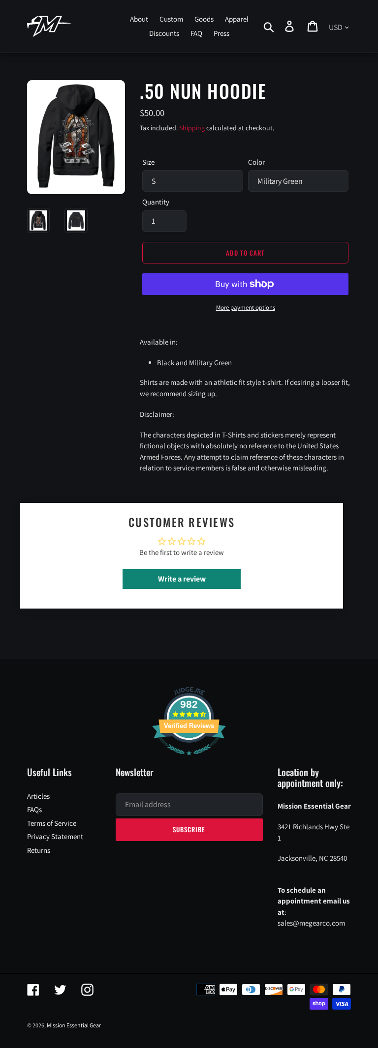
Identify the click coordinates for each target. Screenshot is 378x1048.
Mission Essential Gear (74, 1025)
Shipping (192, 127)
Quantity (155, 201)
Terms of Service (51, 823)
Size (148, 162)
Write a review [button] (182, 579)
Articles (38, 796)
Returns (38, 850)
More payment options (245, 307)
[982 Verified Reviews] (189, 760)
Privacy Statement (55, 836)
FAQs (34, 809)
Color (256, 162)
